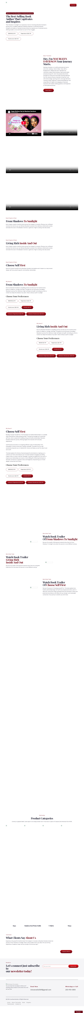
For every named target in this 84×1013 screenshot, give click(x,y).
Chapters (28, 1002)
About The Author (16, 1002)
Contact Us (18, 1004)
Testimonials (10, 1004)
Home (8, 1002)
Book (23, 1002)
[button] (12, 33)
